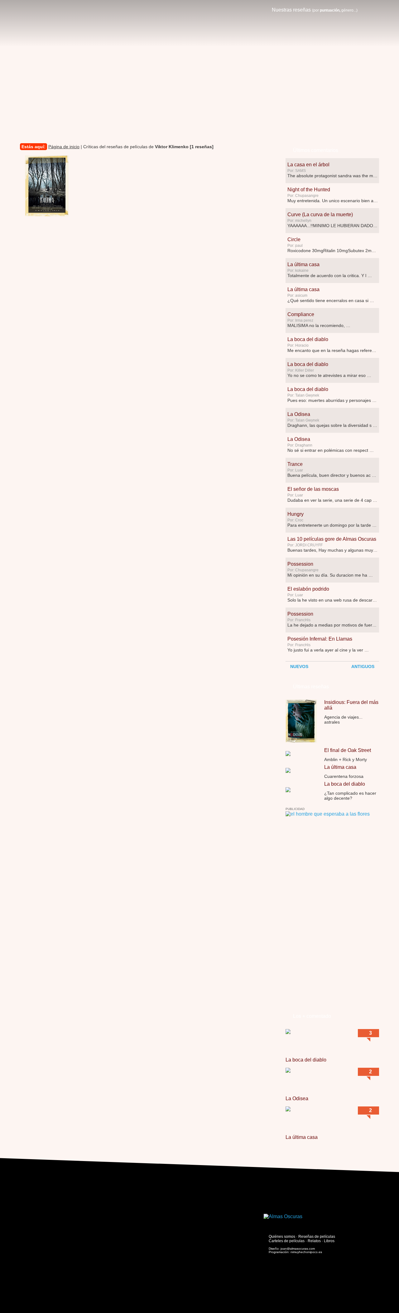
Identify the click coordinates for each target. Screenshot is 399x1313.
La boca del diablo (307, 339)
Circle (293, 239)
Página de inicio (63, 146)
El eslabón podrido (308, 589)
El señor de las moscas (313, 489)
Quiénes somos (282, 1236)
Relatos (314, 1241)
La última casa (303, 264)
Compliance (300, 314)
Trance (295, 464)
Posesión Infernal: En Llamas (319, 639)
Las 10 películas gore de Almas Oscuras (331, 539)
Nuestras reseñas (315, 9)
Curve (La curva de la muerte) (320, 214)
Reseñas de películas (316, 1236)
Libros (329, 1241)
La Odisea (298, 414)
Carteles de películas (287, 1241)
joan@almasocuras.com (298, 1248)
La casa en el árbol (308, 164)
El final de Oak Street (347, 750)
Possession (300, 564)
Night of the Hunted (308, 189)
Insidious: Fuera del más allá (351, 705)
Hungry (295, 514)
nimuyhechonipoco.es (306, 1252)
